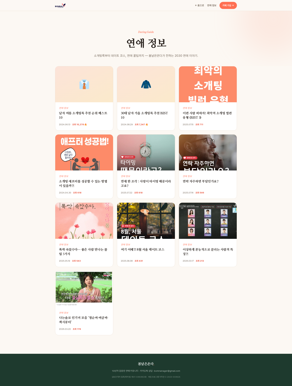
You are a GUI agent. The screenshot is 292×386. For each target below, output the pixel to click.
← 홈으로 (199, 5)
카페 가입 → (228, 5)
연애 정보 (211, 5)
